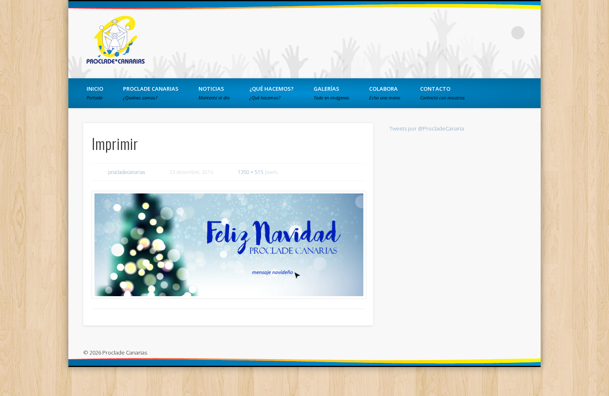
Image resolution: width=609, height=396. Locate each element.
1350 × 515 (250, 172)
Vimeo (501, 32)
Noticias (214, 93)
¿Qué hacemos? (271, 93)
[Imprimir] (228, 245)
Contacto (442, 93)
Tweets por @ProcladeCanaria (426, 128)
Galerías (331, 93)
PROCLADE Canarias (151, 93)
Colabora (384, 93)
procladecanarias (126, 172)
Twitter (484, 32)
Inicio (95, 93)
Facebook (467, 32)
